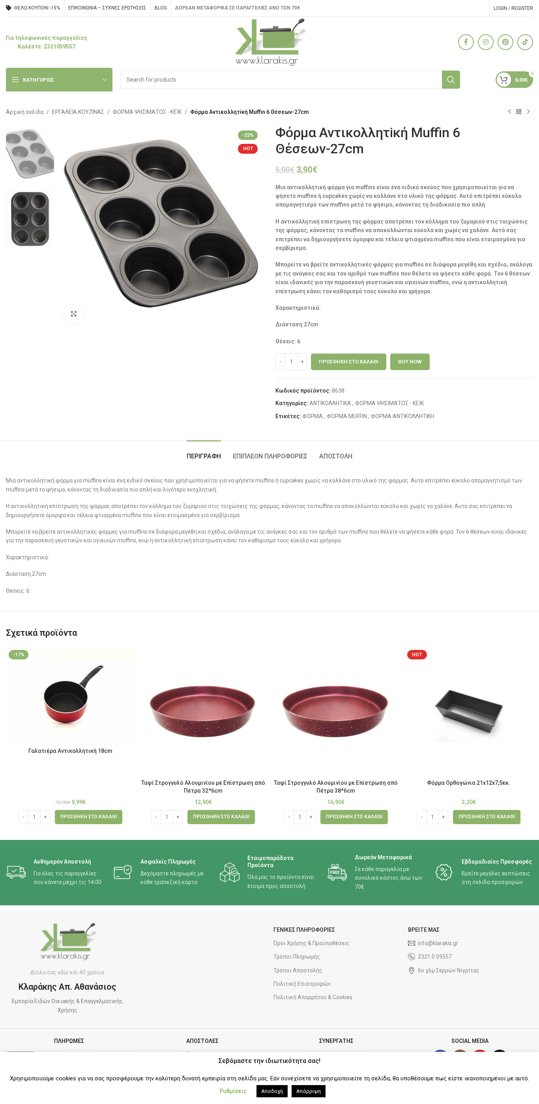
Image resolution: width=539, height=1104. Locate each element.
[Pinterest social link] (505, 42)
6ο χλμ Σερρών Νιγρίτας (448, 970)
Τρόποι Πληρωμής (296, 956)
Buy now (410, 362)
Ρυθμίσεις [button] (233, 1091)
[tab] (204, 452)
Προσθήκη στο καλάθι (348, 362)
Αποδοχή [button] (272, 1091)
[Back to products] (519, 112)
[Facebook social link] (466, 42)
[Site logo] (269, 42)
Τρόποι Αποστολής (297, 970)
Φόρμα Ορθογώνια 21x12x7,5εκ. (468, 783)
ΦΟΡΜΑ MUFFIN (347, 416)
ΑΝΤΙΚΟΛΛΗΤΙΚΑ (330, 403)
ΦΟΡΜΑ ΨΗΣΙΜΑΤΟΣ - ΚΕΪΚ (147, 112)
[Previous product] (509, 112)
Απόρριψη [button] (308, 1091)
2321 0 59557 (435, 956)
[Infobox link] (46, 42)
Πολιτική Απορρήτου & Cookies (312, 997)
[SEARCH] (451, 80)
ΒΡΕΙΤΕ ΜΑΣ (424, 930)
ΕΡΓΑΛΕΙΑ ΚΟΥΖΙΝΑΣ (78, 112)
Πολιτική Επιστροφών (302, 984)
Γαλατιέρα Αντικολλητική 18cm (70, 751)
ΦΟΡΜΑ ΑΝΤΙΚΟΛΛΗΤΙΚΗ (402, 416)
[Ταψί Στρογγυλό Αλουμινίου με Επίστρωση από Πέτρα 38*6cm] (336, 711)
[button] (88, 817)
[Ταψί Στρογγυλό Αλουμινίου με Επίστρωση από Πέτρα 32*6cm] (203, 711)
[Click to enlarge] (74, 314)
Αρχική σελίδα (24, 112)
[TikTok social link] (525, 42)
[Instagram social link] (486, 42)
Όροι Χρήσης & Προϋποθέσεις (311, 943)
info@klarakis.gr (438, 943)
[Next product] (528, 112)
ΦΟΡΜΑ (312, 416)
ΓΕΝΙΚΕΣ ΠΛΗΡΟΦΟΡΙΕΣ (304, 930)
